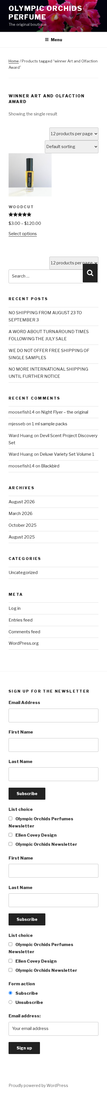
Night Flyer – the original (64, 412)
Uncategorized (23, 572)
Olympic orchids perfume (45, 12)
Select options (23, 233)
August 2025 (22, 537)
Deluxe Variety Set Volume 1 (67, 454)
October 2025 (23, 525)
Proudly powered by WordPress (38, 1085)
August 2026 (22, 501)
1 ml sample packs (49, 423)
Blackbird (50, 466)
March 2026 (21, 513)
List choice (21, 809)
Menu (56, 39)
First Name (21, 732)
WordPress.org (24, 643)
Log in (15, 608)
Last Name (21, 761)
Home (14, 61)
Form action (22, 983)
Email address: (25, 1016)
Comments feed (24, 631)
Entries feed (21, 620)
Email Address (24, 702)
